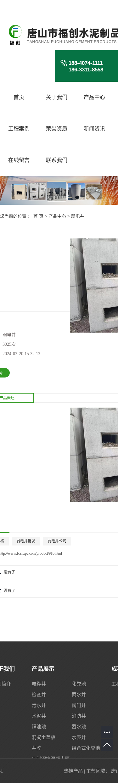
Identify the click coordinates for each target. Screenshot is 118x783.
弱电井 (77, 216)
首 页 (38, 216)
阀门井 (79, 705)
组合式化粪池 (86, 748)
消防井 (79, 716)
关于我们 (56, 97)
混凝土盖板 (43, 737)
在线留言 (19, 160)
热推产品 (73, 771)
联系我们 (56, 160)
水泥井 (39, 716)
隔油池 (39, 726)
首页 (19, 97)
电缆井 (39, 683)
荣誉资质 (56, 129)
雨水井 (79, 694)
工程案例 (19, 129)
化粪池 (79, 683)
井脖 (36, 748)
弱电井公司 (57, 541)
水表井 (79, 737)
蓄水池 (79, 726)
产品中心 (94, 97)
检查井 (39, 694)
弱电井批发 (25, 541)
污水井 (39, 705)
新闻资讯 (94, 129)
